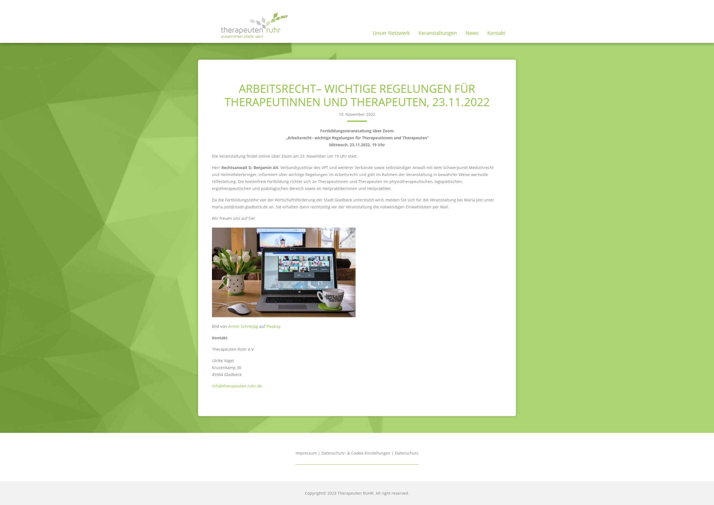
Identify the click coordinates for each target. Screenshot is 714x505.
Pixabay (273, 326)
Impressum (306, 453)
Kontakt (496, 33)
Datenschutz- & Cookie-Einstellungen (355, 453)
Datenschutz (406, 453)
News (472, 33)
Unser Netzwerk (391, 33)
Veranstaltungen (437, 33)
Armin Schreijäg (242, 326)
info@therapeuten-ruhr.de (237, 386)
